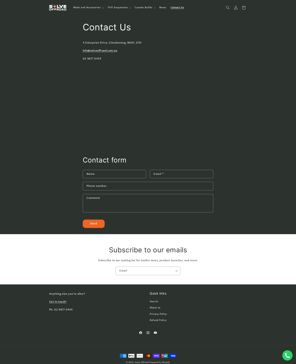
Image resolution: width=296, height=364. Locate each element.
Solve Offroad (142, 362)
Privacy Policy (158, 314)
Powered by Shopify (159, 362)
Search (154, 301)
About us (155, 307)
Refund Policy (158, 320)
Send (93, 223)
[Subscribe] (176, 271)
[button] (88, 7)
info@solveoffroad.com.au (100, 50)
